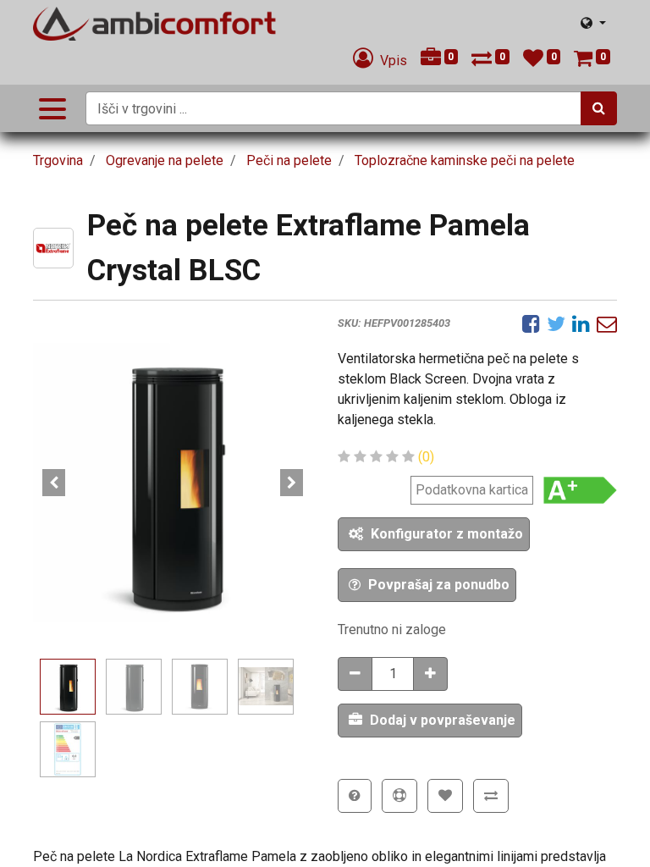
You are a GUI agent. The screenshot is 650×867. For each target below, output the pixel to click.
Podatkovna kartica (472, 490)
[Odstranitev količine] (355, 674)
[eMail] (607, 323)
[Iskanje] (599, 108)
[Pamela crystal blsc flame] (172, 482)
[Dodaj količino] (430, 674)
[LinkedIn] (581, 323)
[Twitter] (556, 323)
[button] (54, 482)
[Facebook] (531, 323)
